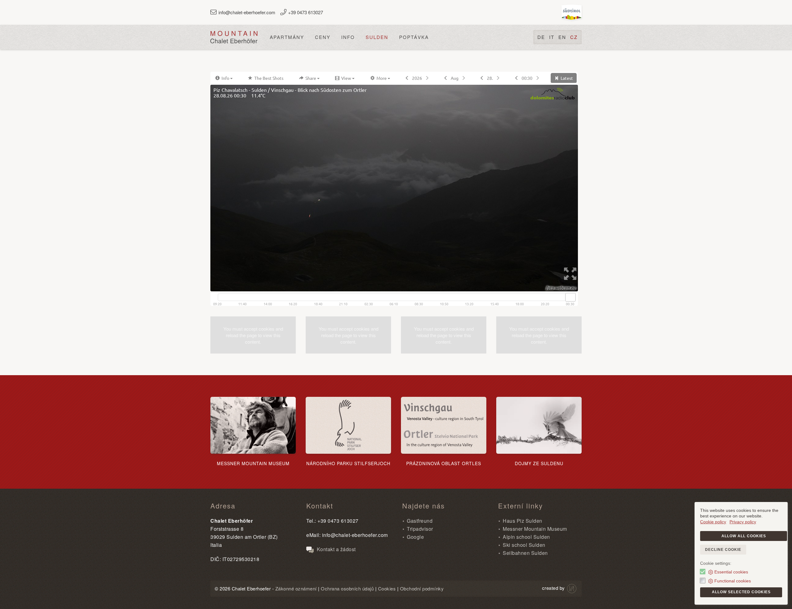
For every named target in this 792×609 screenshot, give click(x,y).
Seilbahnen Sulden (525, 552)
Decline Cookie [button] (723, 549)
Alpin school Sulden (526, 536)
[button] (253, 335)
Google (415, 536)
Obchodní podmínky (422, 588)
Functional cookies (732, 581)
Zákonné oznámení (296, 588)
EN (562, 37)
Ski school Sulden (524, 544)
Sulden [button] (377, 37)
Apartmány (287, 37)
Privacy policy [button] (743, 521)
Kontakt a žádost (335, 549)
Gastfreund (420, 520)
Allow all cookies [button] (743, 536)
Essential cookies (731, 572)
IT (551, 37)
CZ (574, 37)
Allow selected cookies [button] (741, 592)
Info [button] (348, 37)
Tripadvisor (420, 528)
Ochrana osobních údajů (347, 588)
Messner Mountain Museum (535, 528)
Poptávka (414, 37)
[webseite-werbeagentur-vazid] (571, 588)
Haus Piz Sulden (522, 520)
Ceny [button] (322, 37)
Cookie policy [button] (713, 521)
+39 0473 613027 (305, 12)
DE (541, 37)
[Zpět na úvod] (233, 37)
